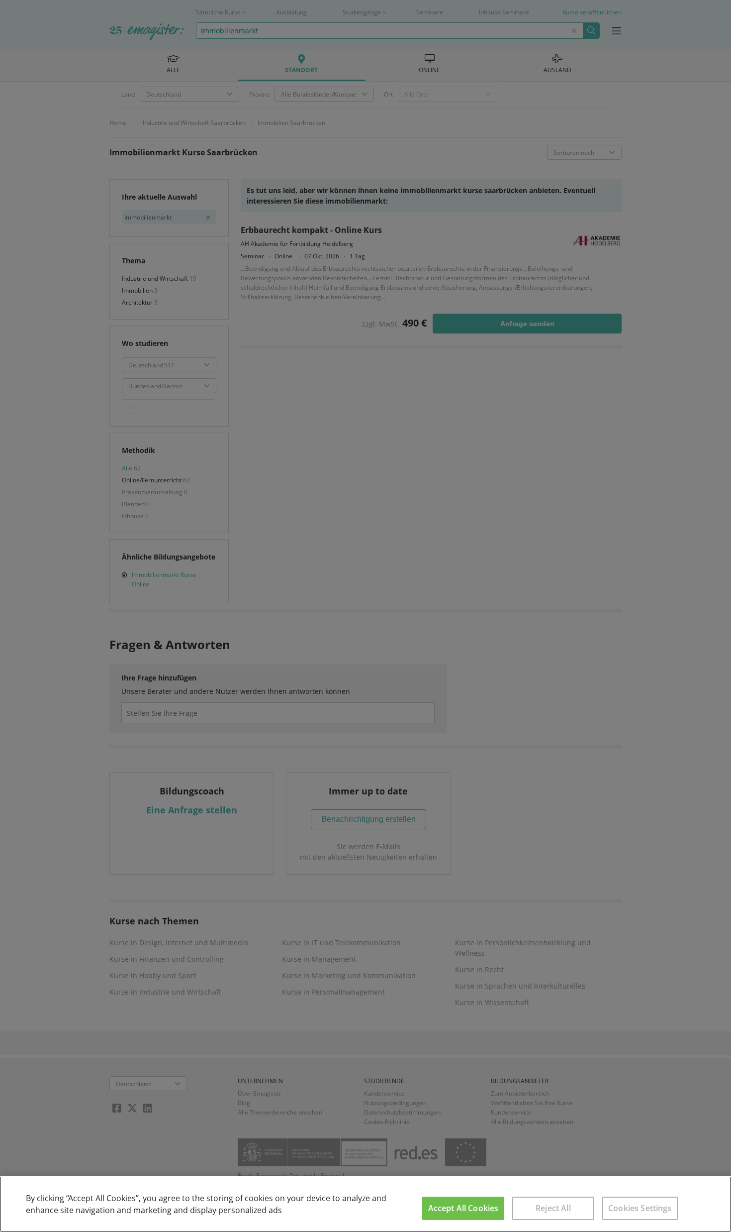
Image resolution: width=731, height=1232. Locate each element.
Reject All (553, 1208)
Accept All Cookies (463, 1208)
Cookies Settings (640, 1208)
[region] (365, 1204)
